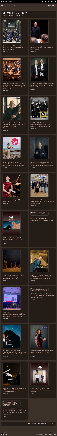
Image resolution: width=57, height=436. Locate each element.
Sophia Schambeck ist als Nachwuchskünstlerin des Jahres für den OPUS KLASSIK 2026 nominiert (14, 163)
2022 (19, 16)
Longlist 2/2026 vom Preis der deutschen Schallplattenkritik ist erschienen (13, 239)
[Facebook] (45, 2)
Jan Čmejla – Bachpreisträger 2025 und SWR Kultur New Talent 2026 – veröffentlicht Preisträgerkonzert (41, 277)
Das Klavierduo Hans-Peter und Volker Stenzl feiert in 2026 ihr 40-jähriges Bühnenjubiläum (42, 85)
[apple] (55, 2)
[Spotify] (52, 2)
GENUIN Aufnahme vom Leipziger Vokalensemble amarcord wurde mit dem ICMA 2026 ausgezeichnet (14, 314)
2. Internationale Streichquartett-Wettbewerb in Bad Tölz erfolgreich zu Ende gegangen (42, 201)
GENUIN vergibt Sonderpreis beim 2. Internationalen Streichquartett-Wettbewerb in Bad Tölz (14, 277)
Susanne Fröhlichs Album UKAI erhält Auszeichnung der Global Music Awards (42, 352)
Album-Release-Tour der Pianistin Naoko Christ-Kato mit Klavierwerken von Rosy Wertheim (42, 295)
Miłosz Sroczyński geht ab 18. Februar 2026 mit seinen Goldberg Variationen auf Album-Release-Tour (14, 390)
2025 (9, 16)
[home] (2, 5)
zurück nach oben (49, 423)
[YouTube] (48, 2)
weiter (35, 423)
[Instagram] (42, 2)
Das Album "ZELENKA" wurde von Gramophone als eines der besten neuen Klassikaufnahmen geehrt (40, 124)
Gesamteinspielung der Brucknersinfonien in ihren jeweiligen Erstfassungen (41, 47)
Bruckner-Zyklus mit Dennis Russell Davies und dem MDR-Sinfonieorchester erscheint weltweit (41, 163)
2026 (5, 16)
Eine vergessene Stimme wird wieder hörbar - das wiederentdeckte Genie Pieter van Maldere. (14, 47)
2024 (12, 16)
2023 (16, 16)
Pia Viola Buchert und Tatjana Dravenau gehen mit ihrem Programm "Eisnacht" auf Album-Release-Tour (14, 352)
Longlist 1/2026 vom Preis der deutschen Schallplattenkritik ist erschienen (40, 390)
